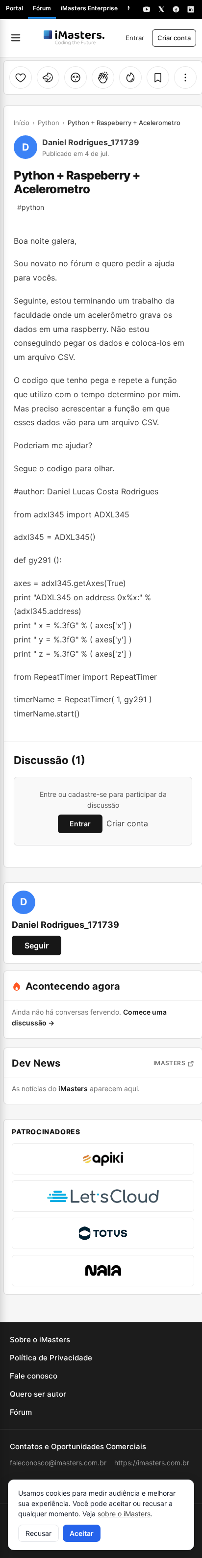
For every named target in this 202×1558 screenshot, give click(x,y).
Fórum (42, 8)
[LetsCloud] (103, 1196)
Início (21, 123)
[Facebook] (176, 9)
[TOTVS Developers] (103, 1233)
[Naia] (103, 1270)
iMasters (169, 1063)
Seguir (37, 945)
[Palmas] (103, 77)
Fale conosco (33, 1375)
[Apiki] (103, 1159)
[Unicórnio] (48, 77)
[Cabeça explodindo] (75, 77)
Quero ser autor (38, 1394)
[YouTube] (146, 9)
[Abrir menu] (15, 38)
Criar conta (174, 38)
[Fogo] (130, 77)
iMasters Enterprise (89, 8)
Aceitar (82, 1533)
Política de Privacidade (51, 1357)
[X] (161, 9)
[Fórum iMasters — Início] (74, 37)
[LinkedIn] (190, 9)
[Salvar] (158, 77)
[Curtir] (20, 77)
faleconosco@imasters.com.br (58, 1462)
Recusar (38, 1533)
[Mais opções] (185, 77)
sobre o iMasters (124, 1513)
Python (48, 123)
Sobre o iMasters (40, 1339)
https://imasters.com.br (151, 1462)
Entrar (135, 38)
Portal (14, 8)
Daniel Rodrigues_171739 (90, 142)
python (30, 207)
